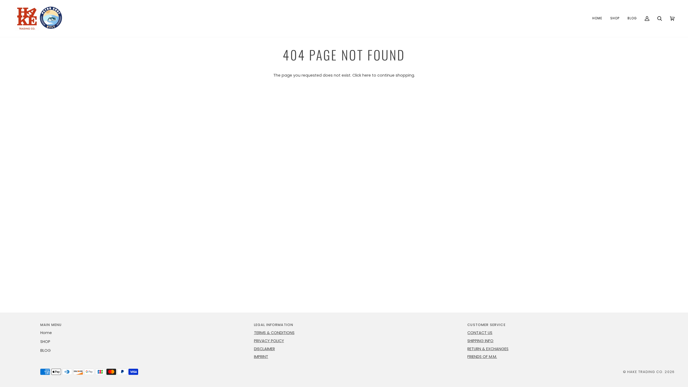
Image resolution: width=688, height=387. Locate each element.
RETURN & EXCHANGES (487, 349)
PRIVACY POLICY (269, 340)
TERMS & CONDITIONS (274, 332)
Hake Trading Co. (645, 372)
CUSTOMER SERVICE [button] (486, 324)
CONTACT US (479, 332)
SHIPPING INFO (480, 340)
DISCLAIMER (264, 349)
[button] (615, 18)
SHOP (45, 341)
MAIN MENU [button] (51, 324)
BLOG (45, 350)
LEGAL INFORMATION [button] (273, 324)
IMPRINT (261, 356)
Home (46, 332)
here (366, 75)
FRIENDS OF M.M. (482, 356)
